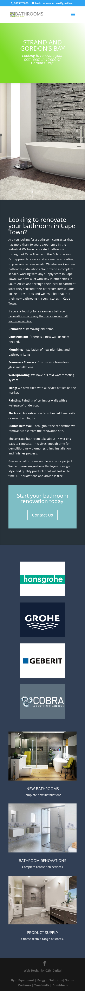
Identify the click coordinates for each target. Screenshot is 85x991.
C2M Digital (53, 970)
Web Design (32, 970)
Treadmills (41, 985)
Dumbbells (60, 985)
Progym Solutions (50, 980)
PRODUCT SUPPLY (42, 932)
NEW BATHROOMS (42, 788)
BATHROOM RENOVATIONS (42, 860)
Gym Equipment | (24, 980)
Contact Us (42, 515)
